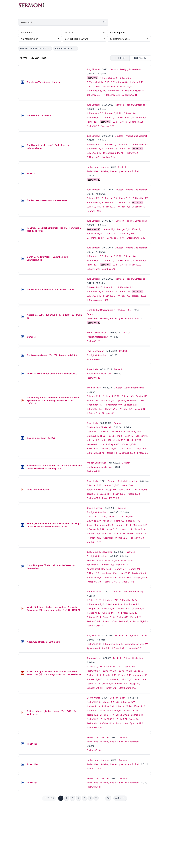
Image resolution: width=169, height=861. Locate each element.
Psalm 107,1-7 (93, 498)
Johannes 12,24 (124, 706)
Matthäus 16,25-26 (134, 90)
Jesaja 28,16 (140, 679)
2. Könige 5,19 (94, 520)
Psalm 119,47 (130, 666)
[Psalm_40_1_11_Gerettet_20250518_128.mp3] (23, 337)
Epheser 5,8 (108, 564)
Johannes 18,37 (94, 577)
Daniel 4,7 (105, 431)
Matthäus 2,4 (93, 533)
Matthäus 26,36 (108, 448)
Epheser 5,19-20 (113, 113)
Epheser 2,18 (124, 675)
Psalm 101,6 (92, 719)
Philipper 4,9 (108, 413)
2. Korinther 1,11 (107, 117)
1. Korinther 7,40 (114, 404)
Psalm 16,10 (122, 617)
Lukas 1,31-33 (133, 520)
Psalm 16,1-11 (93, 359)
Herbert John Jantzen (98, 167)
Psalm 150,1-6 (94, 644)
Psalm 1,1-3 (92, 675)
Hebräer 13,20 (94, 537)
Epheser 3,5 (128, 396)
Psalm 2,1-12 (93, 400)
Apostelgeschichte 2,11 (136, 644)
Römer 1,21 (92, 121)
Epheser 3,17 (141, 435)
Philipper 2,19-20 (110, 396)
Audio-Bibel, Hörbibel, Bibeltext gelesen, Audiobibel (113, 171)
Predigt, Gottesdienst (130, 69)
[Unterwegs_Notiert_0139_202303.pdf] (23, 400)
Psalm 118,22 (93, 683)
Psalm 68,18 (125, 621)
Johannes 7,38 (136, 121)
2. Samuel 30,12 (127, 453)
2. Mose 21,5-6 (126, 581)
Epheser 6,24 (130, 404)
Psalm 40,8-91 (94, 621)
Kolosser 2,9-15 (94, 679)
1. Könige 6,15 (112, 444)
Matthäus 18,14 (109, 573)
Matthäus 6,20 (115, 90)
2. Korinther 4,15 (126, 117)
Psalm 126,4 (127, 485)
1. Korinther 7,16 (110, 600)
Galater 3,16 (138, 608)
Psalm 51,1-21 (127, 560)
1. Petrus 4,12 (111, 233)
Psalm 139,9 (119, 494)
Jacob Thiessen (94, 508)
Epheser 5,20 (107, 126)
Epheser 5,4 (130, 113)
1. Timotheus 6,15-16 (113, 644)
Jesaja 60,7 (92, 525)
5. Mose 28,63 (94, 485)
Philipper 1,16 (93, 608)
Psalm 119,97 (93, 671)
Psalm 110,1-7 (108, 400)
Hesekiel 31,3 (118, 431)
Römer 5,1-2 (111, 409)
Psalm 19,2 (92, 431)
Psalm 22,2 (136, 617)
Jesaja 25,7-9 (107, 714)
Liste (122, 58)
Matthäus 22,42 (110, 533)
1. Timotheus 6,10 (108, 78)
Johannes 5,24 (94, 95)
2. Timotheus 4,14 (95, 237)
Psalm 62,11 (126, 86)
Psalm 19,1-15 (93, 377)
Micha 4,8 (119, 520)
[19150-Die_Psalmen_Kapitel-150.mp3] (23, 744)
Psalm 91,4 (92, 723)
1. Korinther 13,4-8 (96, 710)
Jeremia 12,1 (108, 229)
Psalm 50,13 (125, 577)
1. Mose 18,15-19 (129, 612)
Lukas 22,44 (125, 448)
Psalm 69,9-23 (140, 621)
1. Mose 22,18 (123, 608)
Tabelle (142, 58)
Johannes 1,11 (93, 564)
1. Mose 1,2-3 (93, 706)
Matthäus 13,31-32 (96, 435)
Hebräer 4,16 (110, 577)
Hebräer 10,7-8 (123, 525)
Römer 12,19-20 (127, 233)
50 (108, 798)
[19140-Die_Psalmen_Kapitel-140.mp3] (23, 764)
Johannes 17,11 (128, 702)
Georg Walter (93, 697)
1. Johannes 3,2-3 (113, 666)
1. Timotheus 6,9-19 (96, 90)
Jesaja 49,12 (125, 489)
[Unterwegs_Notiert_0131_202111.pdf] (23, 608)
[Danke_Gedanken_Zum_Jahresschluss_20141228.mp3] (23, 200)
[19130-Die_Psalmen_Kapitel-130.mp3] (23, 782)
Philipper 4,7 (125, 409)
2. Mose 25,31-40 (95, 453)
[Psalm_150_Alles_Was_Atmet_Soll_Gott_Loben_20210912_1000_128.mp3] (23, 642)
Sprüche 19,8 (136, 723)
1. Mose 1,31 (108, 706)
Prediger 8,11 (123, 229)
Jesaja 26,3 (139, 409)
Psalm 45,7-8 (110, 621)
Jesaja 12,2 (92, 714)
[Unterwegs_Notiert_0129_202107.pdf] (23, 673)
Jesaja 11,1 (112, 453)
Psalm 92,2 (92, 117)
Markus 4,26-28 (111, 702)
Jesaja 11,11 (105, 494)
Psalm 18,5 (141, 533)
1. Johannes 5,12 (112, 95)
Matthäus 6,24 (110, 86)
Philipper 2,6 (93, 573)
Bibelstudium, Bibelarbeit (99, 373)
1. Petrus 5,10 (93, 413)
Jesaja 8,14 (107, 683)
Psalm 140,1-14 (94, 768)
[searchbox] (63, 22)
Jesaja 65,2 (119, 440)
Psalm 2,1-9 (109, 617)
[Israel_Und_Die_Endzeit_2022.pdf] (23, 489)
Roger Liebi (92, 369)
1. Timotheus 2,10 (95, 604)
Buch (122, 697)
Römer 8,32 (142, 117)
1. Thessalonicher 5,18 (97, 300)
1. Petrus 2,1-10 (94, 666)
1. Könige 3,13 (136, 82)
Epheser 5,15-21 (95, 688)
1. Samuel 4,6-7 (133, 648)
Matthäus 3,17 (140, 525)
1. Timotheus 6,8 (95, 113)
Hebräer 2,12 (134, 569)
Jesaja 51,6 (92, 494)
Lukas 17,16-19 (120, 121)
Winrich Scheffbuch (96, 332)
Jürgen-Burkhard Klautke (99, 552)
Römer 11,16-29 (129, 444)
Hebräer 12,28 (94, 211)
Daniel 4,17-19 (134, 431)
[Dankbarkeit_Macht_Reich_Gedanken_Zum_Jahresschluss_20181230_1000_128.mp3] (23, 146)
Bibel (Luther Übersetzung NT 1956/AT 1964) (109, 310)
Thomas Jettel (94, 387)
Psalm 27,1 (121, 719)
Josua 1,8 (138, 671)
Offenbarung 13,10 (136, 237)
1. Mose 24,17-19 (110, 612)
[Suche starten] (105, 22)
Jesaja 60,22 (122, 714)
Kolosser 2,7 (93, 440)
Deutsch (114, 69)
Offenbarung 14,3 (127, 688)
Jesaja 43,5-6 (140, 489)
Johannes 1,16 (140, 675)
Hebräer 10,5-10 (95, 560)
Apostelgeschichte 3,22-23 (130, 400)
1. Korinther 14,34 (128, 600)
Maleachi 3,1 (126, 529)
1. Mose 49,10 (93, 612)
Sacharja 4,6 (137, 714)
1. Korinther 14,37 (95, 404)
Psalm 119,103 (109, 671)
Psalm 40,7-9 (110, 581)
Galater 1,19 (141, 396)
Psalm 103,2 (93, 126)
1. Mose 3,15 (108, 608)
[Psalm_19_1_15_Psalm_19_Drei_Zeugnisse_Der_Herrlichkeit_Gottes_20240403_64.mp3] (23, 373)
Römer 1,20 (139, 706)
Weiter (118, 798)
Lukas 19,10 (124, 573)
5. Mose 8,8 (93, 448)
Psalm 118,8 (122, 723)
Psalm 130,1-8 (94, 787)
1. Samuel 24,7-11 (95, 529)
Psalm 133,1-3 (107, 719)
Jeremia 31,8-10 (111, 485)
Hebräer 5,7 (120, 569)
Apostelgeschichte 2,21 (98, 648)
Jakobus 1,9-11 (129, 95)
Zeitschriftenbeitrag (134, 387)
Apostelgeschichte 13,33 (99, 569)
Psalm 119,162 (125, 671)
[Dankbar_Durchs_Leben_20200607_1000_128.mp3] (23, 115)
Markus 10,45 (139, 573)
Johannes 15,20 (94, 233)
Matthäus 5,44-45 (115, 237)
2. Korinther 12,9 (95, 409)
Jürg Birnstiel (93, 69)
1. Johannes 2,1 (111, 679)
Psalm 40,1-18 (112, 560)
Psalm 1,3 (128, 435)
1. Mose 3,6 (142, 453)
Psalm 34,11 (134, 719)
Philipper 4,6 (93, 157)
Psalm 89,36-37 (95, 625)
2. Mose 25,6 (139, 448)
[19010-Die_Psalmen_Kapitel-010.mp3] (23, 173)
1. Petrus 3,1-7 (94, 600)
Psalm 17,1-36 (127, 533)
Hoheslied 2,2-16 (95, 444)
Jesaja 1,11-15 (140, 577)
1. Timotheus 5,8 (119, 82)
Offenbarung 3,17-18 (113, 153)
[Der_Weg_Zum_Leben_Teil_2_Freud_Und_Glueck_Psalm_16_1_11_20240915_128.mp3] (23, 355)
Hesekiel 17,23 (115, 435)
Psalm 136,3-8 (131, 710)
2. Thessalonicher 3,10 (98, 82)
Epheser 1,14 (121, 683)
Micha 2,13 (139, 529)
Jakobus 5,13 (108, 157)
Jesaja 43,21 (136, 683)
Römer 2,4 (137, 229)
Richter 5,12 (110, 688)
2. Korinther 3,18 (108, 675)
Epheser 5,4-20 (94, 287)
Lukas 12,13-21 (94, 86)
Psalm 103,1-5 (94, 702)
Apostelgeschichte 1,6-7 (115, 537)
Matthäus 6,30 (114, 710)
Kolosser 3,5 (125, 78)
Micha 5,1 (107, 520)
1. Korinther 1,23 (114, 604)
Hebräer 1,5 (122, 564)
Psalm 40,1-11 (93, 341)
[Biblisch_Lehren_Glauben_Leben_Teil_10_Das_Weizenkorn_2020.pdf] (23, 712)
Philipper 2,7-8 (94, 581)
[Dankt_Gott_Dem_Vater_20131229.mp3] (23, 258)
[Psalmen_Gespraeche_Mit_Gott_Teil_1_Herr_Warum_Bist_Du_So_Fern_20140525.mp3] (23, 229)
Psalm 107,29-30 (110, 498)
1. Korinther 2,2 (131, 604)
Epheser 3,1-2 (93, 396)
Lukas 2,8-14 (93, 516)
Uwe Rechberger (95, 351)
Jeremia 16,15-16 (95, 489)
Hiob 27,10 (127, 679)
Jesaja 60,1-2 (107, 525)
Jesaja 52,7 (111, 529)
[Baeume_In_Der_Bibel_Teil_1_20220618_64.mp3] (23, 438)
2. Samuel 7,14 (94, 617)
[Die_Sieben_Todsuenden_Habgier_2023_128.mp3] (23, 82)
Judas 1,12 (106, 440)
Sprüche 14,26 (107, 723)
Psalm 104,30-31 (95, 727)
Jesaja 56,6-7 (108, 516)
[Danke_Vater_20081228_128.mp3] (23, 289)
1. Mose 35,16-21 (126, 516)
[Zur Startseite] (31, 5)
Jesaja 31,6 (111, 489)
